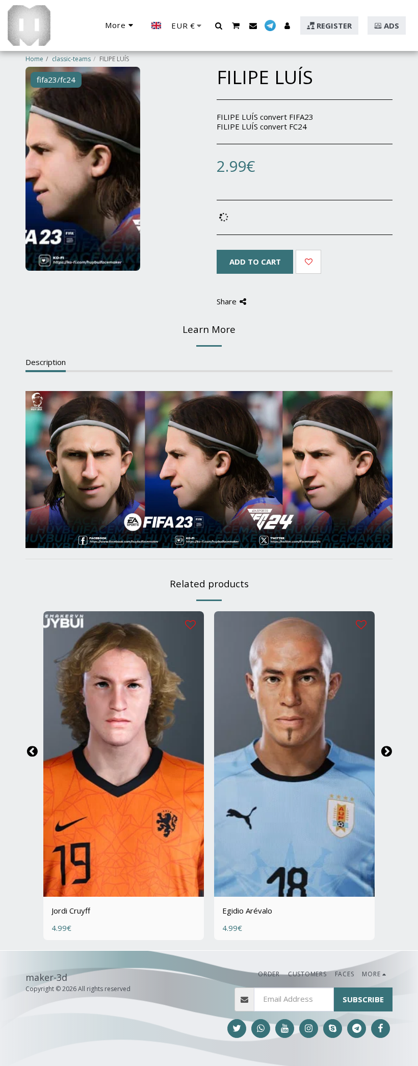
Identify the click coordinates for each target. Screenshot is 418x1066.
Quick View (123, 867)
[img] (123, 754)
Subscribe (363, 999)
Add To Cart (129, 885)
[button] (218, 25)
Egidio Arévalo (247, 910)
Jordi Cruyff (70, 910)
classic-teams (71, 59)
